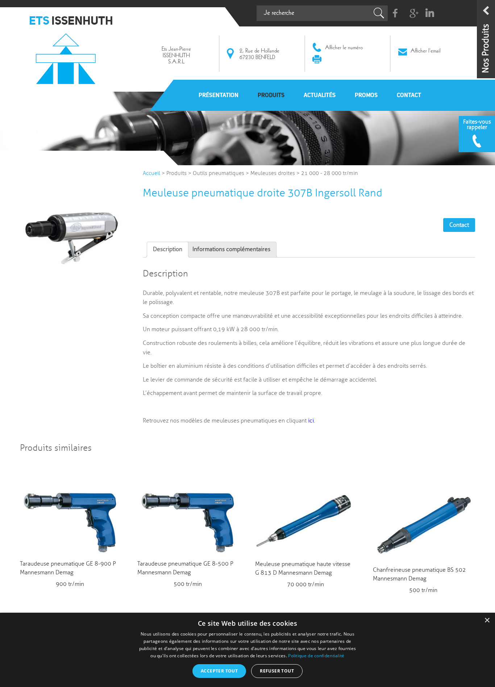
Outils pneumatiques (218, 173)
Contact (409, 95)
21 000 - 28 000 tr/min (329, 173)
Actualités (320, 95)
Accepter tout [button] (219, 671)
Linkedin (429, 13)
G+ (412, 13)
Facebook (395, 13)
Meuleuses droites (272, 173)
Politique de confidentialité (316, 656)
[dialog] (247, 650)
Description (167, 249)
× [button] (487, 620)
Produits (271, 95)
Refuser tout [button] (277, 671)
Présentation (218, 95)
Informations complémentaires (231, 249)
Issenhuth (67, 55)
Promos (366, 95)
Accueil (151, 173)
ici (311, 420)
